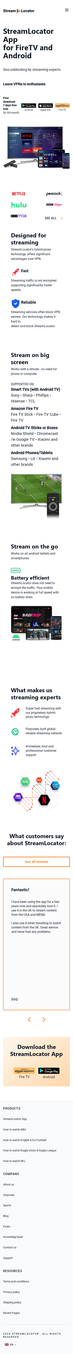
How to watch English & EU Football (24, 1140)
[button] (67, 8)
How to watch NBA (14, 1129)
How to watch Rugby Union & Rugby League (29, 1150)
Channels (8, 1195)
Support (8, 1258)
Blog (6, 1216)
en (11, 1344)
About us (8, 1184)
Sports (7, 1205)
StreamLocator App (15, 1119)
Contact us (9, 1247)
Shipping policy (12, 1302)
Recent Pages (11, 1312)
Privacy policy (11, 1292)
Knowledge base (13, 1236)
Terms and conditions (16, 1281)
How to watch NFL (14, 1161)
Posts (6, 1226)
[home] (19, 10)
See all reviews (36, 862)
